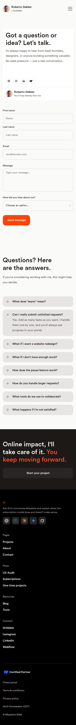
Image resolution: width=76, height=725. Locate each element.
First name (9, 110)
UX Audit (9, 572)
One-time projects (14, 585)
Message (8, 165)
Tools (6, 610)
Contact (8, 554)
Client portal (10, 682)
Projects (8, 542)
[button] (69, 8)
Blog (5, 603)
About (7, 548)
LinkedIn (8, 640)
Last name (8, 127)
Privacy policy (11, 698)
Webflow (9, 647)
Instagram (9, 634)
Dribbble (8, 628)
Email (6, 146)
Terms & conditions (13, 690)
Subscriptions (11, 579)
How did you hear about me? (19, 197)
